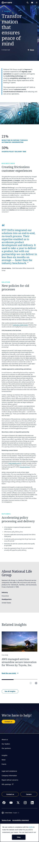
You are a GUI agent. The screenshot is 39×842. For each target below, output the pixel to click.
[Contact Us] (32, 2)
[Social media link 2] (11, 802)
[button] (19, 113)
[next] (36, 683)
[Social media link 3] (18, 802)
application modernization (20, 325)
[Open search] (27, 2)
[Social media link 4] (25, 802)
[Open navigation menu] (36, 2)
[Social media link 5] (32, 802)
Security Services (25, 467)
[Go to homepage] (7, 3)
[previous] (30, 683)
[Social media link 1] (4, 802)
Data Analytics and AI (15, 463)
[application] (19, 832)
